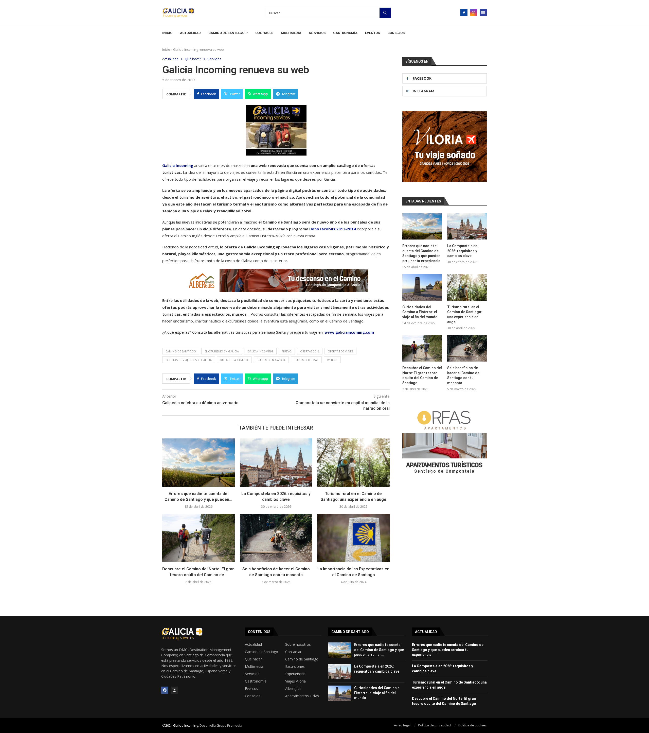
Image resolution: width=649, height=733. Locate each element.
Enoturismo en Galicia (222, 351)
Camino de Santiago (226, 33)
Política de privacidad (434, 725)
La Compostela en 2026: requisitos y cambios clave (462, 251)
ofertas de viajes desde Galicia (189, 360)
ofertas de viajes (340, 351)
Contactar (293, 652)
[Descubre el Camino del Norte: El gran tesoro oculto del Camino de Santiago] (198, 538)
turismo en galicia (271, 360)
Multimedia (291, 33)
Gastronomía (345, 33)
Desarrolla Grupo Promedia (221, 725)
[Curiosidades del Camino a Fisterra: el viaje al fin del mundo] (422, 287)
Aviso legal (402, 725)
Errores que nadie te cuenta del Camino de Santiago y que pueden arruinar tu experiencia (421, 253)
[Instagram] (473, 12)
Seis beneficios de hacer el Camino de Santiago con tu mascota (463, 375)
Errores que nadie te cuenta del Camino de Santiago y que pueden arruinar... (379, 650)
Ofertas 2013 (309, 351)
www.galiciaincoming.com (349, 332)
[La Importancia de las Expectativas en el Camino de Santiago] (353, 538)
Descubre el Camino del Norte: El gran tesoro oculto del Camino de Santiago (422, 375)
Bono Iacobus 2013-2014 (332, 228)
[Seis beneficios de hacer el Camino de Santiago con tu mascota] (276, 538)
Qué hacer (264, 33)
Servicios (317, 33)
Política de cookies (472, 725)
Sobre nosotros (298, 644)
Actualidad (190, 33)
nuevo (287, 351)
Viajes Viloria (295, 681)
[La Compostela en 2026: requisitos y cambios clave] (276, 462)
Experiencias (295, 674)
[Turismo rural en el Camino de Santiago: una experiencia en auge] (353, 462)
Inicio (167, 33)
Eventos (372, 33)
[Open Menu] (483, 12)
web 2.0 (332, 360)
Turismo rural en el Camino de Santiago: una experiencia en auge (464, 314)
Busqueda (385, 13)
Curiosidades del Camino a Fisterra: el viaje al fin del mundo (420, 312)
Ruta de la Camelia (234, 360)
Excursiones (295, 666)
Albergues (293, 688)
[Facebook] (463, 12)
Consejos (396, 33)
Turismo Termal (306, 360)
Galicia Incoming (177, 165)
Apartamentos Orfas (302, 696)
